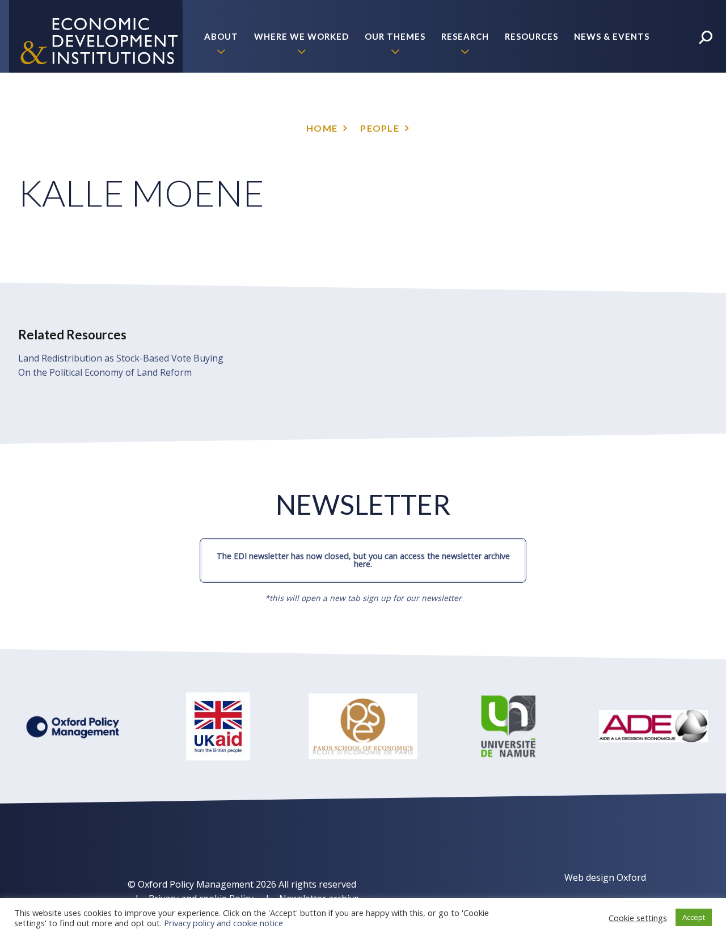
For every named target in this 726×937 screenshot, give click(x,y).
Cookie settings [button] (638, 918)
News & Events (611, 36)
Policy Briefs (616, 109)
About (221, 36)
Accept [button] (693, 917)
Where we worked (301, 36)
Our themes (395, 36)
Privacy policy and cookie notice (223, 922)
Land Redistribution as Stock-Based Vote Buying (120, 358)
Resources (531, 36)
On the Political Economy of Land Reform (105, 372)
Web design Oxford (605, 877)
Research (465, 36)
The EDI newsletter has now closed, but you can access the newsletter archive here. (363, 560)
